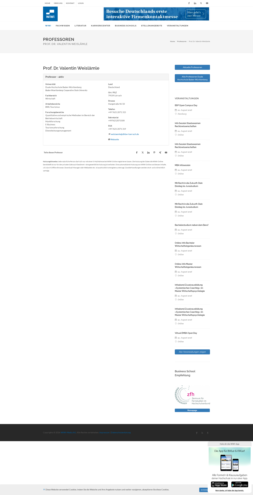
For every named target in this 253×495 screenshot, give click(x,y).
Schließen (204, 490)
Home (47, 3)
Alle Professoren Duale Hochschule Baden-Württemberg (192, 78)
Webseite (114, 139)
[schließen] (44, 489)
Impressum (104, 432)
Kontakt (70, 3)
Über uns (58, 3)
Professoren (182, 41)
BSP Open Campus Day (186, 105)
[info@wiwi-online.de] (207, 3)
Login (81, 3)
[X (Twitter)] (201, 3)
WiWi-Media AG (68, 432)
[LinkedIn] (195, 3)
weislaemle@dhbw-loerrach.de (125, 134)
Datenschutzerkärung (121, 432)
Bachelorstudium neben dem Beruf (191, 225)
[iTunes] (219, 484)
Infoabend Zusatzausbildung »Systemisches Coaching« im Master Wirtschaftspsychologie (190, 288)
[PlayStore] (239, 484)
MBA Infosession (182, 165)
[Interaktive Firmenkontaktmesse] (156, 13)
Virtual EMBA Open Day (186, 333)
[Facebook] (189, 3)
